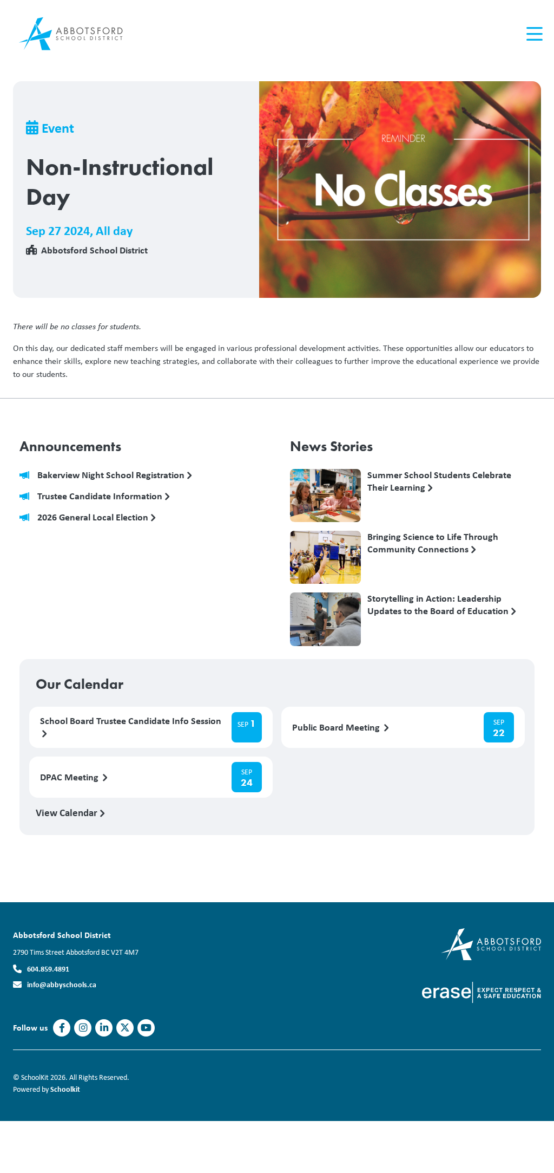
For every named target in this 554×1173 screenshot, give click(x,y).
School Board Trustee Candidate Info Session (130, 721)
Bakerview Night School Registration (112, 475)
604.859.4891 (48, 968)
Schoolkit (65, 1089)
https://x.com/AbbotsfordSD (125, 1028)
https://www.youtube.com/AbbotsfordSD (146, 1028)
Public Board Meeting (337, 727)
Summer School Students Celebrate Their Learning (439, 481)
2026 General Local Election (93, 517)
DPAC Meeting (70, 777)
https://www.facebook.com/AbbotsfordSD (62, 1028)
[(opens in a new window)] (481, 991)
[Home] (78, 34)
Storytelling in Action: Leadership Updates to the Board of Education (439, 604)
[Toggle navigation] (533, 34)
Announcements (70, 446)
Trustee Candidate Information (100, 496)
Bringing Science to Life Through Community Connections (432, 543)
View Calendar (68, 812)
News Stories (331, 446)
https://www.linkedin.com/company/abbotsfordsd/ (104, 1028)
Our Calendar (79, 684)
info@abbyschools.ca (61, 984)
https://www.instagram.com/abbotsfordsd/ (83, 1028)
